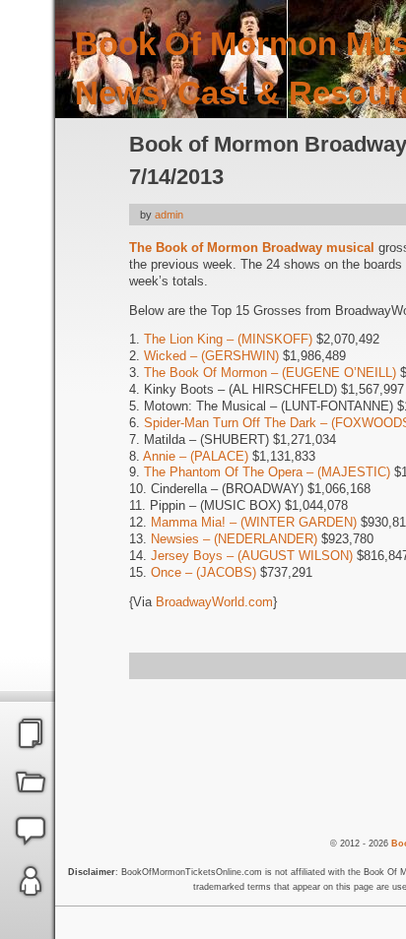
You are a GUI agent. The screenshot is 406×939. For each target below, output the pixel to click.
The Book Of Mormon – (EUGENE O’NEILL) (270, 372)
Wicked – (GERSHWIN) (211, 355)
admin (169, 214)
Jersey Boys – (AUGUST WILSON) (252, 555)
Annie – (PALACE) (195, 456)
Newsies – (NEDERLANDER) (234, 539)
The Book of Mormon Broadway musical (251, 247)
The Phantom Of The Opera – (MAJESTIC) (267, 472)
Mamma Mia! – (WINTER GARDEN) (254, 522)
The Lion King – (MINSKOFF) (228, 339)
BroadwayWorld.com (214, 602)
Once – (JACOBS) (203, 572)
